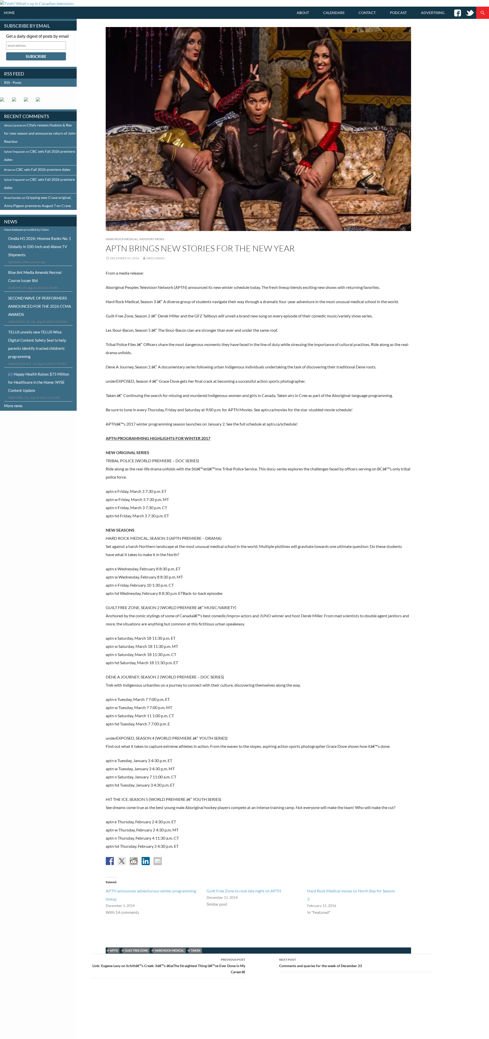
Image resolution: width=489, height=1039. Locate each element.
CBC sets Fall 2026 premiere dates (43, 169)
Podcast (398, 12)
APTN (114, 950)
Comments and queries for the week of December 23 (320, 963)
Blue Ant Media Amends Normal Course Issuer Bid (35, 276)
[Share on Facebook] (110, 861)
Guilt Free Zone (136, 950)
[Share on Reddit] (134, 861)
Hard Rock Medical (122, 239)
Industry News (151, 239)
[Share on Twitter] (122, 861)
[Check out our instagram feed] (40, 101)
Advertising (432, 12)
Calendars (333, 12)
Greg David (155, 258)
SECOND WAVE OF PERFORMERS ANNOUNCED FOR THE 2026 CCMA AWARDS (39, 306)
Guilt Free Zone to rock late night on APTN (244, 890)
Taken (195, 950)
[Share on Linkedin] (146, 861)
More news (13, 405)
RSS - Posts (12, 82)
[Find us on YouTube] (28, 101)
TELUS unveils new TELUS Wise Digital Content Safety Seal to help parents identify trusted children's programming (37, 344)
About (303, 12)
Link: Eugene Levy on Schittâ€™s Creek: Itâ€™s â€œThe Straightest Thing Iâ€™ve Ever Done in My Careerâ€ (168, 966)
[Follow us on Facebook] (4, 101)
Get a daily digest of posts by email (37, 36)
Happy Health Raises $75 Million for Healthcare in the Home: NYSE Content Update (38, 382)
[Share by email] (158, 861)
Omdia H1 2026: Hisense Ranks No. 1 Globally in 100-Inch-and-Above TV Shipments (39, 246)
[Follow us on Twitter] (16, 101)
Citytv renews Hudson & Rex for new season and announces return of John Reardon (40, 133)
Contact (367, 12)
